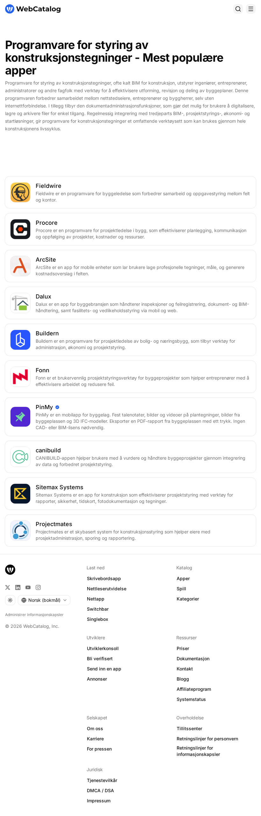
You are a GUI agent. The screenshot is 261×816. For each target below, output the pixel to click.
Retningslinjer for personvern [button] (207, 738)
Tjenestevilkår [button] (102, 780)
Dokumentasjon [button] (193, 658)
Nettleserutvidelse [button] (106, 588)
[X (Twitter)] (7, 587)
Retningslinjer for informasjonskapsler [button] (198, 751)
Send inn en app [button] (104, 668)
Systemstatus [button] (191, 699)
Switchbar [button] (98, 609)
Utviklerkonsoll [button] (103, 648)
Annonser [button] (97, 679)
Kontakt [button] (185, 668)
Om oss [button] (95, 728)
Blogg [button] (183, 679)
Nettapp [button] (95, 598)
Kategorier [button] (188, 598)
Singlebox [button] (97, 619)
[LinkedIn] (17, 587)
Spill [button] (181, 588)
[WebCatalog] (10, 570)
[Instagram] (38, 587)
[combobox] (44, 600)
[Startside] (32, 9)
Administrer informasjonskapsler (34, 614)
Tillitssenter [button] (189, 728)
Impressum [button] (98, 800)
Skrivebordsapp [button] (104, 578)
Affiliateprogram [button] (194, 689)
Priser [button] (183, 648)
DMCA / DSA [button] (100, 790)
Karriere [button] (95, 738)
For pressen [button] (99, 748)
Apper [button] (183, 578)
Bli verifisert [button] (100, 658)
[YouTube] (28, 587)
